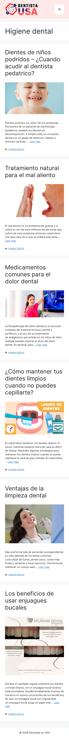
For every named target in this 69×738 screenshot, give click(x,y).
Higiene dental (16, 149)
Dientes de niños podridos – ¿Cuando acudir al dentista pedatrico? (32, 63)
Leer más (35, 141)
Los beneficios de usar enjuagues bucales (29, 600)
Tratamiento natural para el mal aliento (32, 171)
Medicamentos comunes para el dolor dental (27, 274)
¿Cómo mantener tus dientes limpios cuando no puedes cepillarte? (33, 382)
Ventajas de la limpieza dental (25, 492)
